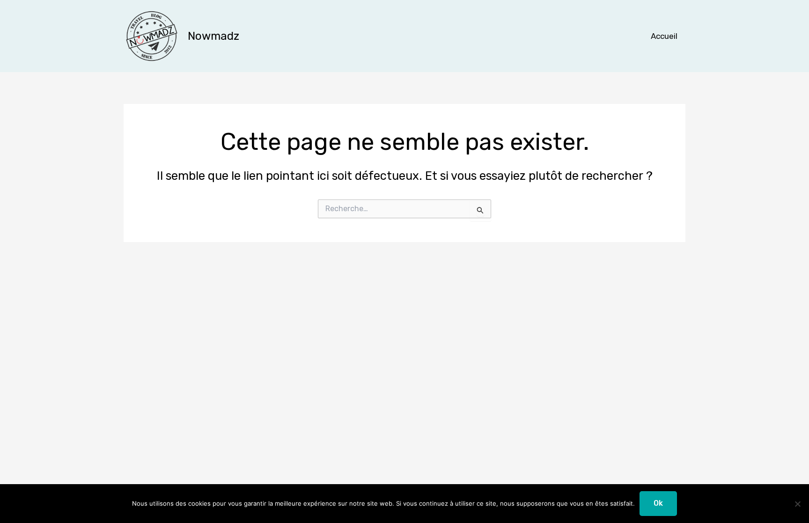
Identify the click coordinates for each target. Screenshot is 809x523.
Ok (658, 503)
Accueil (664, 36)
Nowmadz (213, 36)
